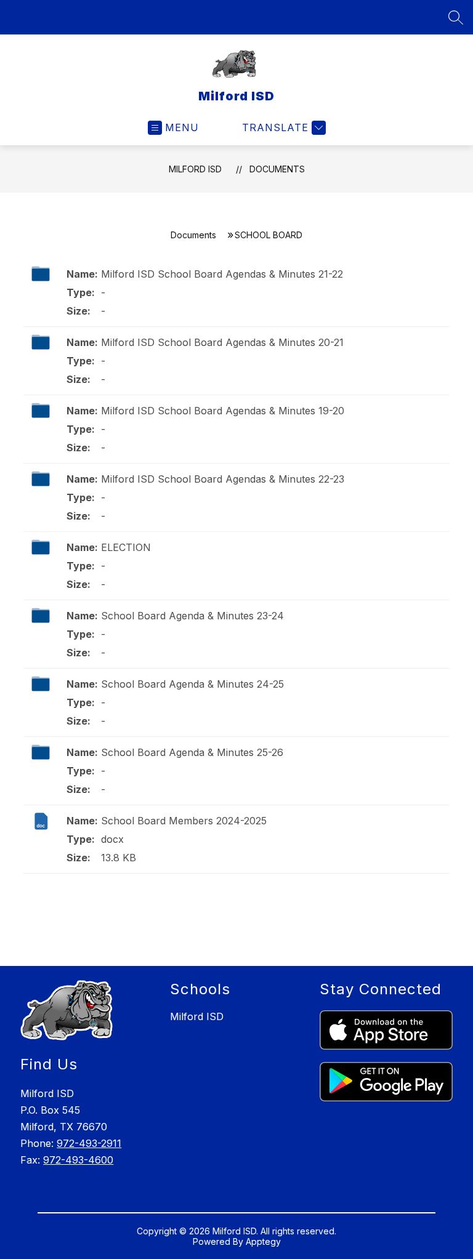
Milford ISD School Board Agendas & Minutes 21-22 (222, 274)
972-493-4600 (78, 1160)
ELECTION (126, 547)
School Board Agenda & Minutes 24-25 (192, 684)
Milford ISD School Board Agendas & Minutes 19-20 (222, 410)
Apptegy (263, 1241)
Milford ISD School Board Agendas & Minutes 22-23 (222, 479)
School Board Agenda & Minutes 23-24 (192, 615)
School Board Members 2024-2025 (184, 821)
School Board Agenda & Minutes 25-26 (192, 752)
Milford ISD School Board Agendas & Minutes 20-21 (222, 342)
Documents (277, 169)
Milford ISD (195, 169)
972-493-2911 (89, 1143)
